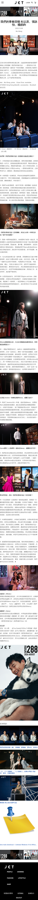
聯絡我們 (19, 898)
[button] (32, 3)
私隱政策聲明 (8, 893)
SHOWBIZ (20, 872)
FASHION (10, 878)
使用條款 (21, 893)
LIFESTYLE (22, 878)
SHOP (9, 884)
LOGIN (28, 2)
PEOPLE (9, 872)
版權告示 (31, 893)
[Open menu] (2, 2)
